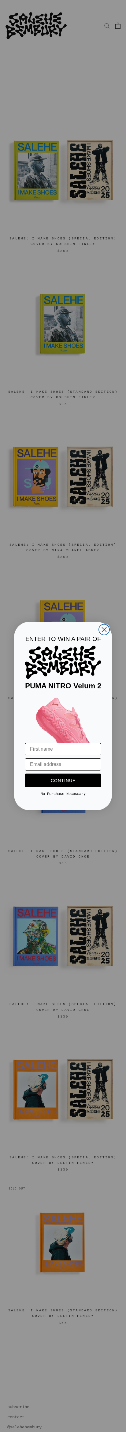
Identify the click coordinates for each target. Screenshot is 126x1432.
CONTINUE (63, 780)
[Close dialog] (104, 629)
